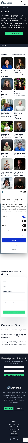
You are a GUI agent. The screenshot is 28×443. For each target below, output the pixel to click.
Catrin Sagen (18, 92)
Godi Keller (5, 153)
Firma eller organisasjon (9, 296)
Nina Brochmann (6, 172)
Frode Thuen (18, 134)
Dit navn (5, 281)
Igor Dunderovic (19, 153)
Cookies (14, 431)
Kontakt (9, 408)
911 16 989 (19, 408)
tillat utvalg (14, 245)
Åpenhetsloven (14, 435)
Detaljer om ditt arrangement (10, 302)
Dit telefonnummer (7, 291)
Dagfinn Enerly (6, 113)
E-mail (5, 286)
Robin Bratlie (18, 172)
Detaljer (22, 235)
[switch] (24, 221)
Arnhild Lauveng (19, 71)
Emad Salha (5, 134)
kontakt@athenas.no (14, 428)
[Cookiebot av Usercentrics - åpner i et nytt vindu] (20, 192)
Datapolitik (14, 433)
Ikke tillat (14, 249)
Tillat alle (14, 240)
